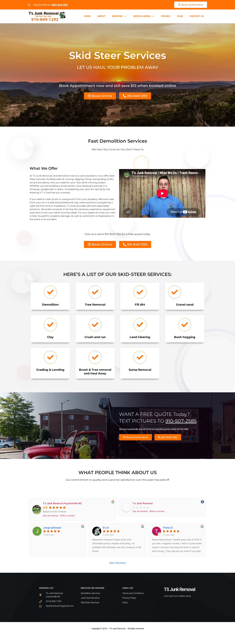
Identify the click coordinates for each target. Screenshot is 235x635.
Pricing (165, 16)
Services (117, 16)
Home (87, 16)
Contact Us (197, 16)
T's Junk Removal (142, 503)
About (101, 16)
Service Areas (142, 16)
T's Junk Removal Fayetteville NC (62, 503)
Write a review (67, 515)
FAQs (180, 16)
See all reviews (50, 515)
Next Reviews (117, 562)
